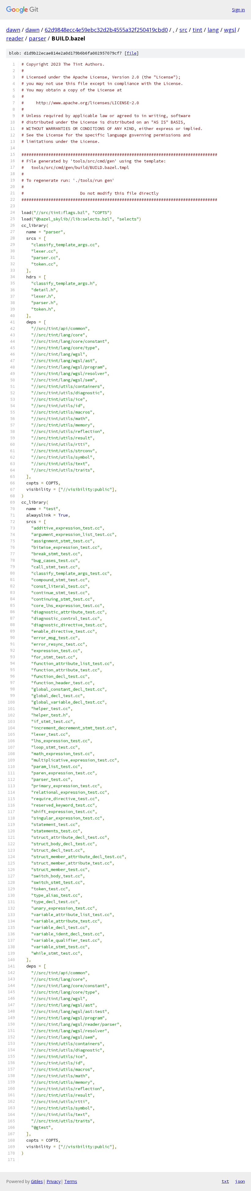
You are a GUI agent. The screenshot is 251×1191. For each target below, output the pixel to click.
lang (213, 29)
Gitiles (37, 1181)
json (240, 1181)
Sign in (238, 10)
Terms (70, 1181)
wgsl (230, 29)
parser (37, 38)
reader (15, 38)
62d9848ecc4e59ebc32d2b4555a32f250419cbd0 (106, 29)
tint (197, 29)
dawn (13, 29)
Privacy (54, 1181)
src (183, 29)
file (132, 53)
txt (225, 1181)
